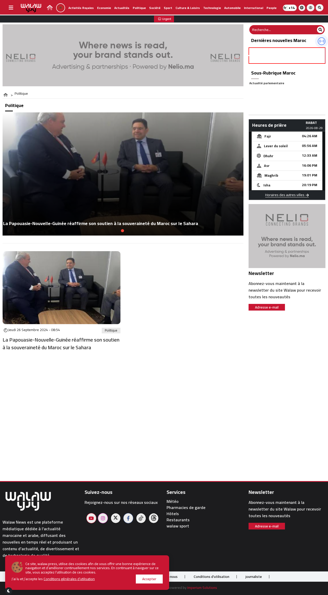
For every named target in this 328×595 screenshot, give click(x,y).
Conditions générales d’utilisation (69, 579)
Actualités (121, 8)
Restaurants (178, 519)
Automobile (232, 8)
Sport (168, 8)
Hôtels (173, 513)
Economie (104, 8)
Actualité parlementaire (266, 83)
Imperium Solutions (202, 587)
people (271, 8)
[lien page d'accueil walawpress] (50, 8)
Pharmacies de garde (186, 507)
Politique (139, 8)
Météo (173, 501)
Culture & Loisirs (188, 8)
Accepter (149, 579)
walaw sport (178, 526)
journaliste (253, 576)
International (253, 8)
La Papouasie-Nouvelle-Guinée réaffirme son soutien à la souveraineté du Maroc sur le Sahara (61, 343)
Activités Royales (81, 8)
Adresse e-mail (267, 307)
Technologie (212, 8)
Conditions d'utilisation (211, 576)
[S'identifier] (310, 7)
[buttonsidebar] (11, 8)
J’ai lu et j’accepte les (53, 579)
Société (154, 8)
